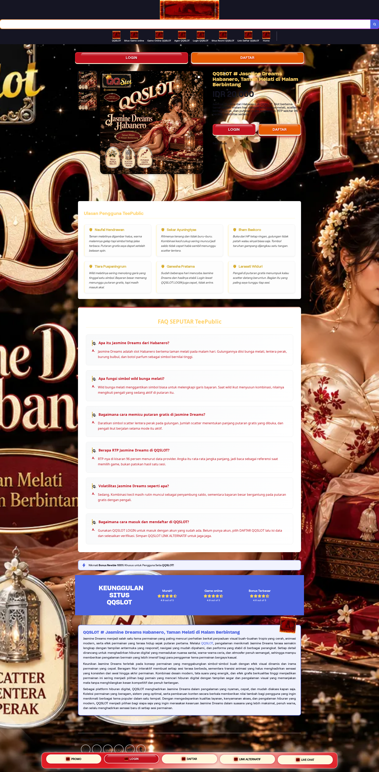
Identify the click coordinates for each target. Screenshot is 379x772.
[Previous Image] (103, 123)
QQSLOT (207, 643)
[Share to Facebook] (96, 749)
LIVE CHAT (307, 759)
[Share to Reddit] (130, 749)
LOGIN (131, 58)
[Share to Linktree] (108, 749)
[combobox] (185, 24)
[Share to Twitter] (85, 749)
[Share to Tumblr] (141, 749)
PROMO (76, 759)
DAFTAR (247, 58)
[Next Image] (200, 123)
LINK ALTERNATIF (250, 759)
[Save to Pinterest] (119, 749)
